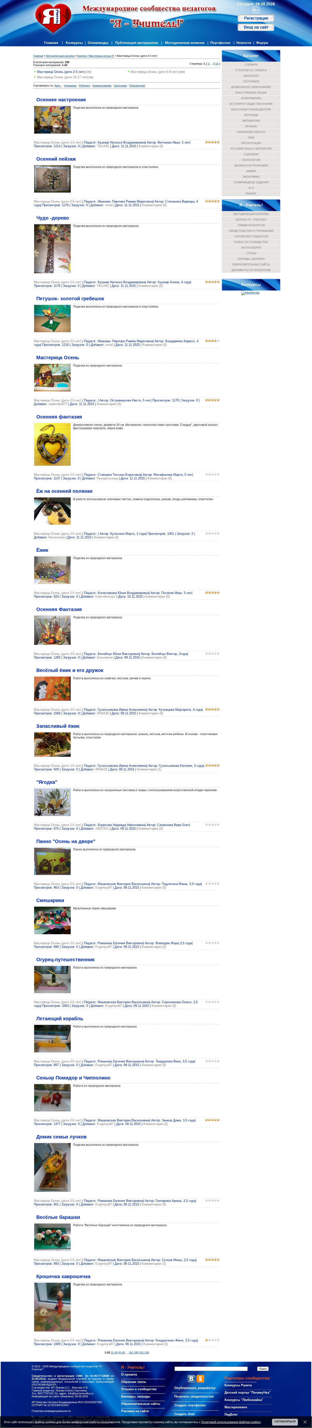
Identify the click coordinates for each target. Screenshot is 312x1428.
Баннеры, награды (135, 1396)
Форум (262, 43)
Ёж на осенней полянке (64, 491)
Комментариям (102, 85)
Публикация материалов (136, 43)
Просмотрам (137, 85)
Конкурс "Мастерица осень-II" (95, 55)
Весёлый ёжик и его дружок (69, 670)
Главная (51, 43)
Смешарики (50, 900)
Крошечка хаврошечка (63, 1276)
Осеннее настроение (61, 99)
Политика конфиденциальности (51, 1410)
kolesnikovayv (105, 596)
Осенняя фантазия (59, 416)
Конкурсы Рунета (238, 1385)
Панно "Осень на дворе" (65, 841)
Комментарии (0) (151, 146)
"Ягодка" (46, 782)
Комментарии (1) (149, 769)
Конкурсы (74, 43)
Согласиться (284, 1421)
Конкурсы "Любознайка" (243, 1400)
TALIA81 (103, 146)
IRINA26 (103, 713)
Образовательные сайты (140, 1404)
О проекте (129, 1374)
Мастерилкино (235, 1407)
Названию (70, 85)
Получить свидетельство (194, 1396)
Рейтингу (84, 85)
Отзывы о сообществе (138, 1389)
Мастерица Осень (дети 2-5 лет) (61, 72)
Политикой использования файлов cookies (231, 1422)
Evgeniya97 (103, 887)
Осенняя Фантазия (59, 609)
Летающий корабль (59, 1018)
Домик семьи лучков (61, 1136)
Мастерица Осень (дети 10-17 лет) (62, 77)
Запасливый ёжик (57, 726)
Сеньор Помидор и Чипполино (73, 1077)
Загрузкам (120, 85)
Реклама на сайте (135, 1411)
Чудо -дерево (52, 218)
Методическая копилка (185, 43)
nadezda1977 (58, 404)
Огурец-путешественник (65, 959)
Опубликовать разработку (194, 1388)
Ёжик (42, 550)
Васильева (57, 537)
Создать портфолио (190, 1405)
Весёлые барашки (58, 1217)
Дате (57, 85)
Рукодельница (107, 478)
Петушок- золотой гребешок (70, 298)
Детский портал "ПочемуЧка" (247, 1392)
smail (109, 205)
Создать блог (184, 1414)
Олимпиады (98, 43)
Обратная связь (133, 1382)
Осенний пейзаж (56, 159)
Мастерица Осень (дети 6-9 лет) (154, 72)
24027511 (102, 828)
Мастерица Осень (57, 357)
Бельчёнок (105, 657)
